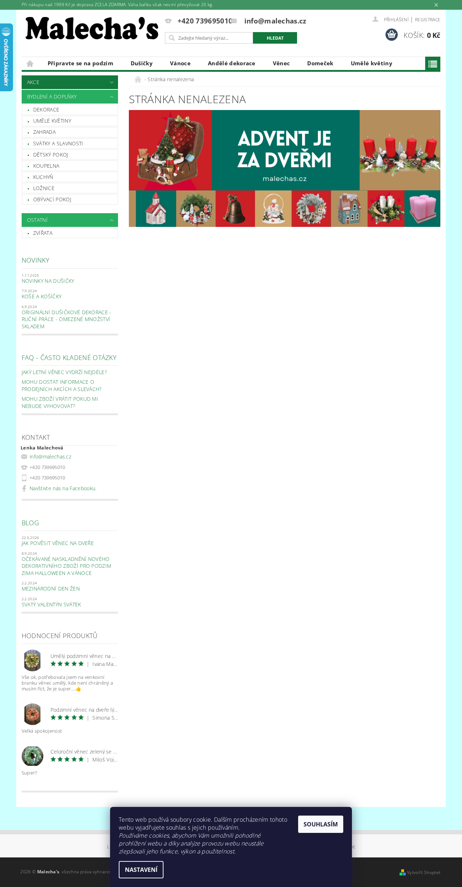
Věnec (281, 63)
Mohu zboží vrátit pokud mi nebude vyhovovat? (60, 402)
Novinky (35, 260)
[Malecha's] (92, 30)
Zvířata (42, 232)
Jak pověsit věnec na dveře (58, 543)
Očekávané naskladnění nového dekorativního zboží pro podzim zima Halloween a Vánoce (67, 566)
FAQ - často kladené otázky (69, 357)
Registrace (427, 20)
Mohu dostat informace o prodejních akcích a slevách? (62, 385)
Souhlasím (321, 824)
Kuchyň (43, 177)
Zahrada (44, 131)
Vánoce (180, 63)
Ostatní (37, 219)
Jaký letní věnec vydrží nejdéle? (64, 372)
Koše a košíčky (41, 296)
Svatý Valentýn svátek (51, 604)
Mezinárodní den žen (51, 588)
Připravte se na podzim (80, 63)
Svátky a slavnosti (58, 143)
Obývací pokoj (52, 199)
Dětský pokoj (50, 154)
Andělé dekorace (232, 63)
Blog (30, 522)
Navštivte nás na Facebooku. (63, 488)
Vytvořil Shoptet (423, 872)
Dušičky (142, 63)
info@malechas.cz (50, 456)
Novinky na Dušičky (48, 280)
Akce (33, 82)
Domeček (320, 63)
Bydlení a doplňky (52, 96)
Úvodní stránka (30, 63)
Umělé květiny (371, 63)
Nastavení (141, 870)
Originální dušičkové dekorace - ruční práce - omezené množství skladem (67, 319)
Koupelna (46, 165)
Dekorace (46, 109)
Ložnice (44, 188)
